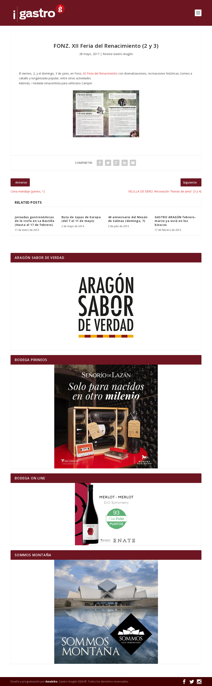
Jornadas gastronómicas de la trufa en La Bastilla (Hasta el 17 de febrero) (34, 221)
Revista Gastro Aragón (118, 54)
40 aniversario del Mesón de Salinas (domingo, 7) (128, 219)
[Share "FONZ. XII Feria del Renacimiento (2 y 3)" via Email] (133, 163)
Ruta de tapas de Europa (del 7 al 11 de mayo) (81, 219)
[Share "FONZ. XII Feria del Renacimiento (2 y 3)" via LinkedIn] (124, 163)
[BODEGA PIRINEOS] (106, 416)
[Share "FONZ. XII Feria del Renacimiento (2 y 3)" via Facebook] (100, 163)
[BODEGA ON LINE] (106, 514)
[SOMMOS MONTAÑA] (106, 612)
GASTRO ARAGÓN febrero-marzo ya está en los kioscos (175, 221)
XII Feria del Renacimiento (100, 73)
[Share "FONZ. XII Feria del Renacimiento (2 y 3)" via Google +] (116, 163)
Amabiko (51, 681)
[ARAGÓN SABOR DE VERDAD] (106, 306)
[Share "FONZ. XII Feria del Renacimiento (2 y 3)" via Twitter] (108, 163)
